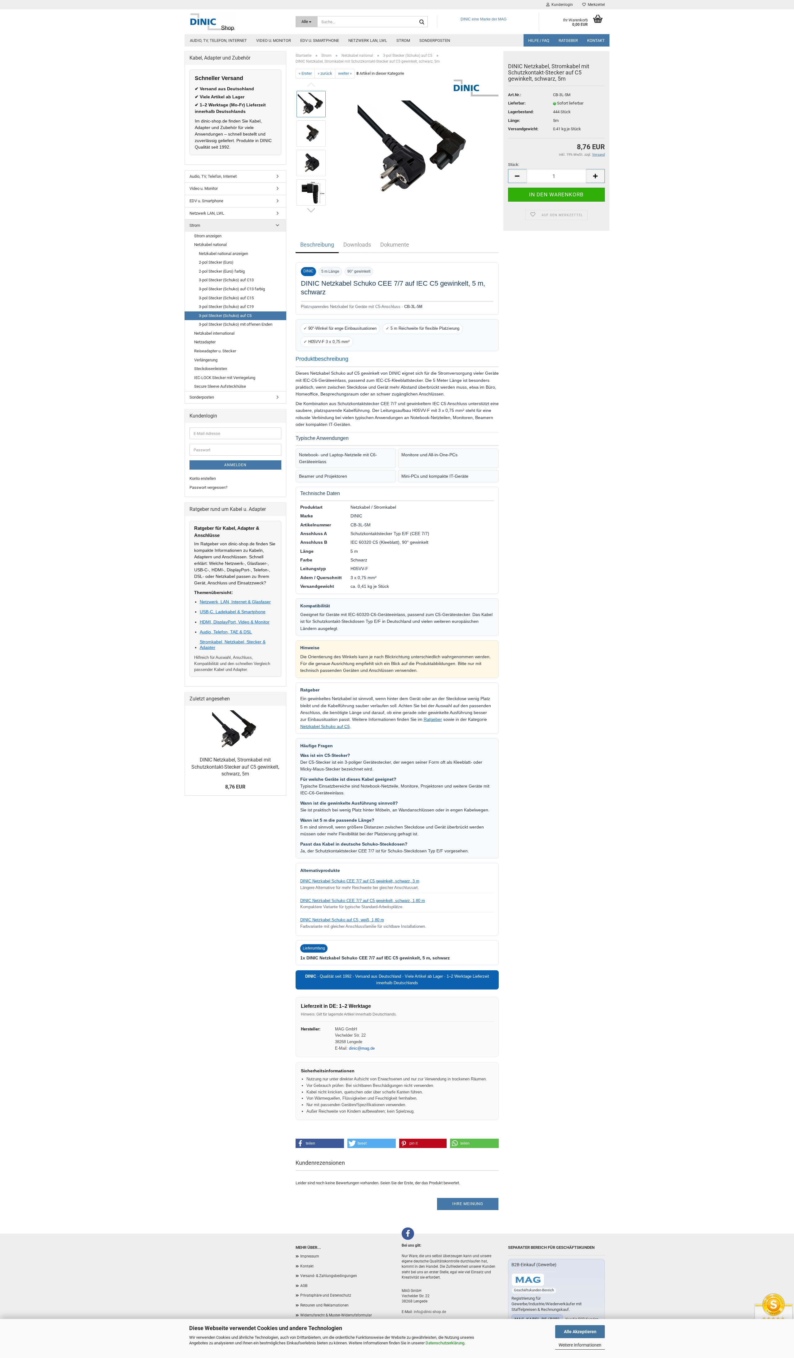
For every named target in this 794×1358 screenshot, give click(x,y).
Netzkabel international (214, 333)
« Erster (305, 73)
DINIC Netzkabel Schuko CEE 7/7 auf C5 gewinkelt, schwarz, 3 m (359, 881)
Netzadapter (205, 342)
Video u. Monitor (273, 40)
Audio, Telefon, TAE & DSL (226, 631)
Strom (403, 40)
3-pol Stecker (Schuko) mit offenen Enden (235, 324)
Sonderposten (434, 40)
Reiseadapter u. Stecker (215, 351)
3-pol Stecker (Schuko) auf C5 (225, 315)
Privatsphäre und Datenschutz (325, 1295)
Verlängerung (205, 360)
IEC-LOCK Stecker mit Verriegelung (224, 377)
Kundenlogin (561, 4)
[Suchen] (422, 22)
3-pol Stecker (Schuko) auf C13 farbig (232, 289)
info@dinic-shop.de (430, 1312)
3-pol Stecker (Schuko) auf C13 (226, 280)
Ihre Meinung (467, 1203)
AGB (303, 1286)
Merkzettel (595, 4)
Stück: (513, 164)
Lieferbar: (517, 103)
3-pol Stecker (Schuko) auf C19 (226, 306)
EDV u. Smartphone (319, 40)
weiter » (345, 73)
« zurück (325, 73)
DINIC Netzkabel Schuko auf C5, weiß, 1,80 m (342, 920)
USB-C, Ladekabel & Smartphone (232, 611)
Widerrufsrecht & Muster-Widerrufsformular (336, 1315)
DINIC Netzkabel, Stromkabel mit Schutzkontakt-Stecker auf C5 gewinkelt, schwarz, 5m (235, 767)
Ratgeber (568, 40)
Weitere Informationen (580, 1344)
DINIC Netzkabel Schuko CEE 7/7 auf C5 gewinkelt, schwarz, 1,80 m (362, 900)
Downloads (357, 244)
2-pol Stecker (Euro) (216, 262)
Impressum (309, 1256)
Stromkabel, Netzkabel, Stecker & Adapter (232, 644)
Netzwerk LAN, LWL (367, 40)
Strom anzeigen (207, 236)
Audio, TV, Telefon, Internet (218, 40)
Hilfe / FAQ (538, 40)
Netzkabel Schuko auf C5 (325, 726)
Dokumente (394, 244)
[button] (320, 1143)
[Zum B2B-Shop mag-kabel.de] (527, 1279)
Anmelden (235, 465)
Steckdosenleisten (210, 368)
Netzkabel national (210, 244)
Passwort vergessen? (208, 487)
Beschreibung (317, 244)
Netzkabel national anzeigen (223, 253)
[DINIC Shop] (237, 21)
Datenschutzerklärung (445, 1343)
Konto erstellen (203, 478)
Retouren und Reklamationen (324, 1305)
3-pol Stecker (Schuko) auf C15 (226, 298)
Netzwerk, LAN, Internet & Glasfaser (235, 601)
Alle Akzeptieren (580, 1331)
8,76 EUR (235, 787)
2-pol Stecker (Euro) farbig (222, 271)
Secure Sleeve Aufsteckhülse (220, 386)
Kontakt (596, 40)
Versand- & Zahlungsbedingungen (328, 1276)
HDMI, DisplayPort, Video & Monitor (235, 621)
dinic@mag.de (362, 1048)
